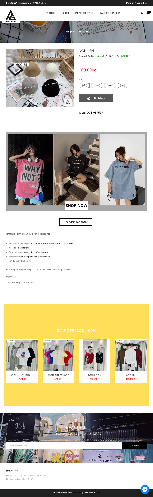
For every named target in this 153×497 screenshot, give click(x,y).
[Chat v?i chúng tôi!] (144, 489)
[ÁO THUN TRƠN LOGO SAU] (58, 355)
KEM (110, 85)
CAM (97, 85)
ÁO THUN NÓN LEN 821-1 (22, 375)
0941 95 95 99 (39, 3)
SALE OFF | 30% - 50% (76, 330)
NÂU (84, 85)
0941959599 (95, 112)
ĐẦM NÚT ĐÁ (94, 375)
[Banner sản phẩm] (76, 171)
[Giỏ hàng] (148, 12)
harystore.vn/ (24, 248)
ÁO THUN (130, 375)
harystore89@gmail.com (17, 3)
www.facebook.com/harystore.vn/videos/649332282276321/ (46, 243)
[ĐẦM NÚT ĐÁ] (94, 355)
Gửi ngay (134, 445)
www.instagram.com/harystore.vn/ (35, 256)
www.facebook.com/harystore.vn (33, 252)
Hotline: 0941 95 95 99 (24, 479)
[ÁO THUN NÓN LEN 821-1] (22, 355)
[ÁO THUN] (131, 355)
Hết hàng (99, 98)
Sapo (98, 492)
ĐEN (122, 85)
